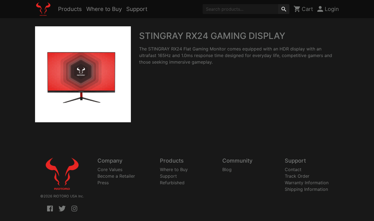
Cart (306, 9)
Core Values (109, 169)
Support (136, 8)
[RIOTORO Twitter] (62, 209)
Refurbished (172, 182)
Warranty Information (307, 182)
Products (70, 8)
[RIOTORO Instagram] (74, 209)
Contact (293, 169)
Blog (227, 169)
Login (331, 9)
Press (103, 182)
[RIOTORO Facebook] (50, 209)
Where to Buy (104, 8)
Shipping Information (306, 189)
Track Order (297, 176)
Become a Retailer (116, 176)
